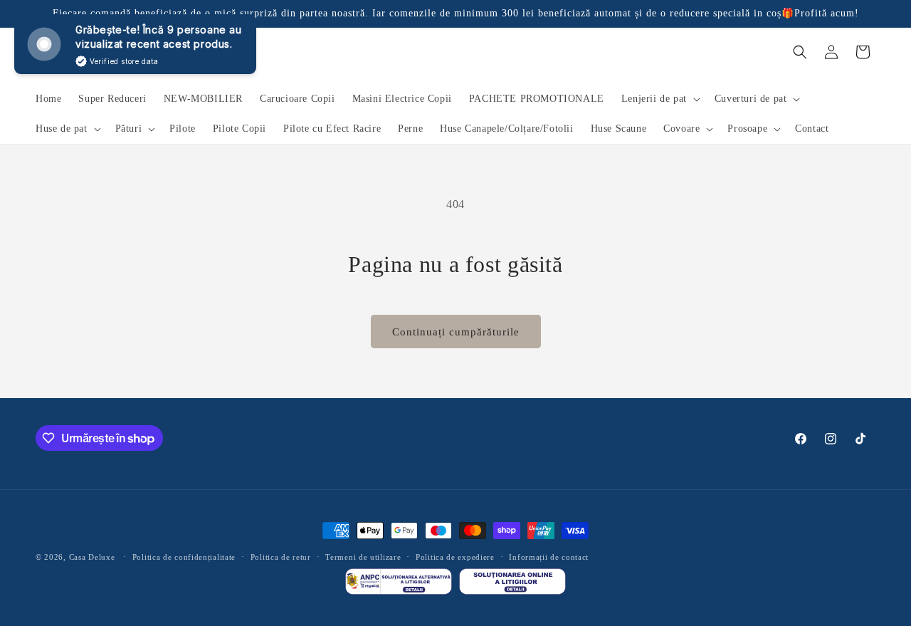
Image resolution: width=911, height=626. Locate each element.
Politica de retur (281, 557)
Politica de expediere (455, 557)
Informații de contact (549, 557)
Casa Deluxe (92, 557)
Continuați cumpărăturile (456, 332)
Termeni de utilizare (363, 557)
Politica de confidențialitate (184, 557)
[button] (659, 99)
